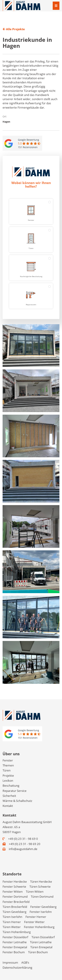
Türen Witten (34, 892)
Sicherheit (9, 796)
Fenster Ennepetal (15, 947)
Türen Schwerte (40, 887)
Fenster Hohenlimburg (39, 927)
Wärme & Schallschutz (17, 801)
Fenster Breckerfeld (16, 902)
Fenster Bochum (14, 952)
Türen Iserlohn (12, 917)
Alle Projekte (15, 29)
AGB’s (25, 962)
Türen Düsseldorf (43, 937)
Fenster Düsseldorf (15, 937)
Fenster (8, 760)
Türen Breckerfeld (15, 907)
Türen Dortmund (42, 897)
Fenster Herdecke (15, 882)
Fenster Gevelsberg (43, 907)
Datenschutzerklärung (17, 967)
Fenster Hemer (35, 917)
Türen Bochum (38, 952)
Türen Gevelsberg (14, 912)
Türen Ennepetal (41, 947)
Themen (8, 765)
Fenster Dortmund (15, 897)
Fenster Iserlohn (41, 912)
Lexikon (8, 781)
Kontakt (8, 806)
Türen (7, 770)
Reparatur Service (15, 791)
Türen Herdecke (41, 882)
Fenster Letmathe (15, 942)
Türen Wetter (12, 927)
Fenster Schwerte (14, 887)
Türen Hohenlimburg (17, 932)
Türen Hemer (12, 922)
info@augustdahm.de (22, 849)
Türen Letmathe (41, 942)
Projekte (8, 776)
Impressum (10, 962)
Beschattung (11, 786)
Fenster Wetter (34, 922)
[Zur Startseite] (21, 5)
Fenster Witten (13, 892)
